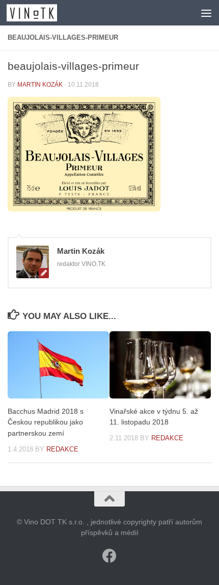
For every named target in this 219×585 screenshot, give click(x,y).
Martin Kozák (40, 84)
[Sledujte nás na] (109, 556)
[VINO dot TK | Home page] (40, 12)
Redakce (62, 449)
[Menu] (206, 12)
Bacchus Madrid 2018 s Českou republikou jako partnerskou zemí (46, 422)
